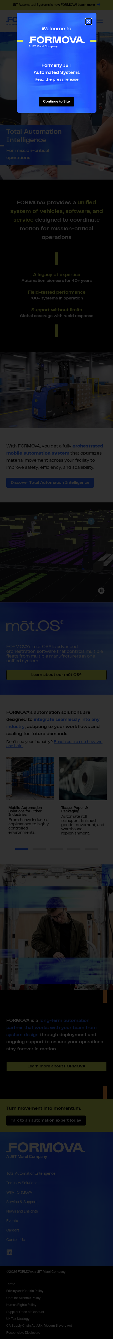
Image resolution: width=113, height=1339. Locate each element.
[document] (56, 669)
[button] (88, 21)
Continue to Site (56, 101)
